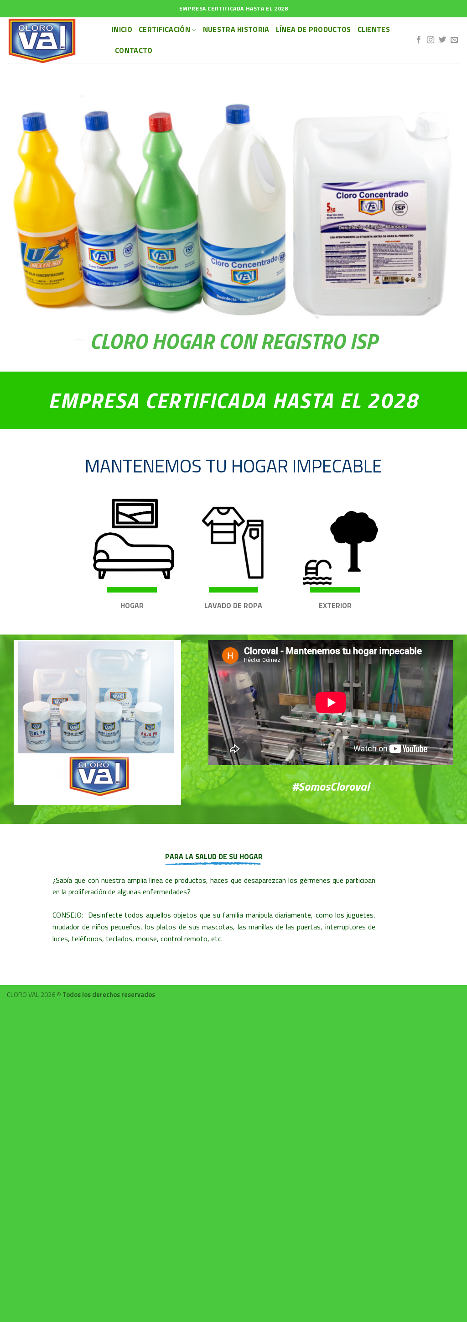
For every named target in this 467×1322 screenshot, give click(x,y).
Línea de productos (313, 29)
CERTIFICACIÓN (164, 29)
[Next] (446, 217)
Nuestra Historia (236, 29)
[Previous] (21, 217)
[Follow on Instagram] (430, 40)
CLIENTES (374, 29)
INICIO (122, 29)
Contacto (134, 50)
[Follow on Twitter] (442, 40)
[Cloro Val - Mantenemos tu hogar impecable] (52, 40)
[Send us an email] (454, 40)
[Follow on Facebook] (418, 40)
